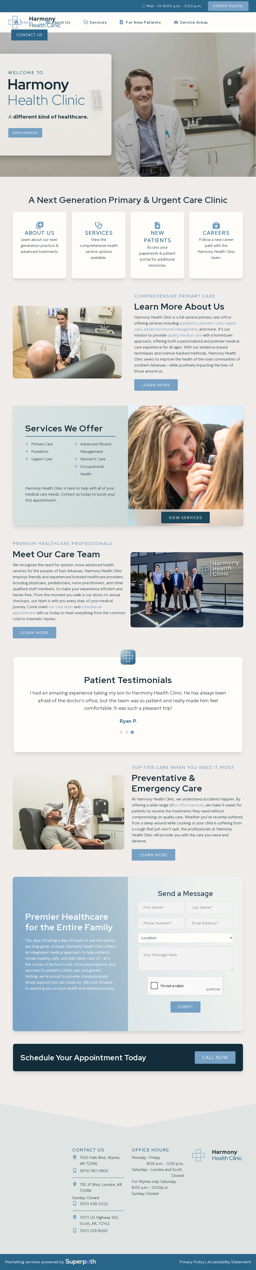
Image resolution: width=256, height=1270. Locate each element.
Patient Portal (228, 6)
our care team (61, 606)
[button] (121, 732)
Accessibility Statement (229, 1261)
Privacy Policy (192, 1261)
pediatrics (188, 323)
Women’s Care (93, 459)
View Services (25, 133)
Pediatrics (39, 451)
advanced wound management (170, 329)
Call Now (215, 1057)
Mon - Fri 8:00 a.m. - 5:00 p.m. (174, 6)
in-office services (189, 805)
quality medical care (185, 335)
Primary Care (42, 444)
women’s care (211, 323)
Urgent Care (41, 459)
